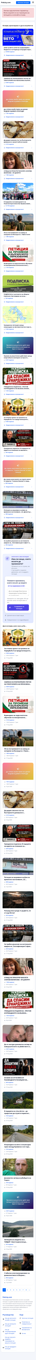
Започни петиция (23, 2)
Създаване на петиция (19, 607)
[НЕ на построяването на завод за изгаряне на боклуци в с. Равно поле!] (18, 228)
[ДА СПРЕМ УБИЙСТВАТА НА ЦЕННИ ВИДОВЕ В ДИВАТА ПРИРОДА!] (18, 104)
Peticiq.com (6, 2)
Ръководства (8, 1315)
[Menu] (33, 2)
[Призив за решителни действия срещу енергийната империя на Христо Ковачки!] (18, 351)
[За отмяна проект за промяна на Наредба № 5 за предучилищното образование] (18, 413)
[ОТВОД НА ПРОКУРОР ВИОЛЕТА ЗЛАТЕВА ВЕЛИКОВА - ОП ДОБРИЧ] (18, 166)
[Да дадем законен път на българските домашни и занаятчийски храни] (18, 135)
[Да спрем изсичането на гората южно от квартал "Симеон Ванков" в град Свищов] (18, 474)
